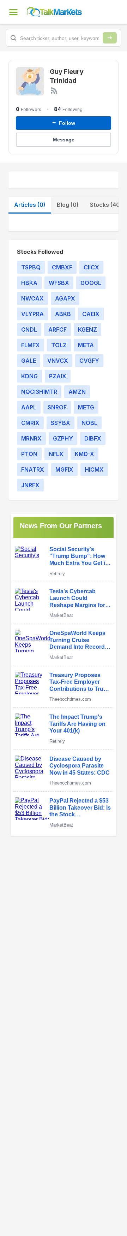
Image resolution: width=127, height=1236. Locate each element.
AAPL (28, 407)
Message (63, 139)
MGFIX (64, 469)
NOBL (89, 422)
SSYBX (60, 422)
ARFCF (57, 329)
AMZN (77, 391)
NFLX (56, 453)
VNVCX (57, 360)
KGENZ (87, 329)
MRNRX (31, 438)
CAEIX (90, 313)
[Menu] (13, 12)
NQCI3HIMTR (39, 391)
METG (86, 407)
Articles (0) (30, 204)
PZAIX (57, 376)
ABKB (63, 313)
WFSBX (59, 282)
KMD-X (84, 453)
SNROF (57, 407)
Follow (63, 122)
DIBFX (92, 438)
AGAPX (65, 298)
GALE (28, 360)
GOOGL (90, 282)
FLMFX (30, 345)
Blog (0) (68, 204)
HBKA (29, 282)
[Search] (110, 37)
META (86, 345)
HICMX (94, 469)
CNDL (29, 329)
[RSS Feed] (54, 90)
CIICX (91, 267)
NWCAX (32, 298)
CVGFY (89, 360)
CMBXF (62, 267)
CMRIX (30, 422)
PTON (29, 453)
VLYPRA (32, 313)
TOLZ (59, 345)
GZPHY (63, 438)
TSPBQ (31, 267)
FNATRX (32, 469)
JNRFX (30, 485)
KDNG (29, 376)
